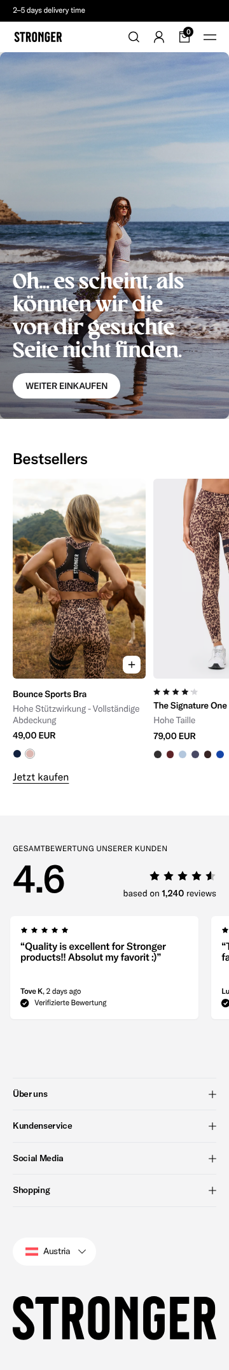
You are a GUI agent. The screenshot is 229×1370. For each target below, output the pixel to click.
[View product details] (79, 719)
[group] (79, 619)
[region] (114, 619)
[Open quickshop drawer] (132, 665)
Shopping (31, 1190)
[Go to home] (38, 37)
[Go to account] (159, 37)
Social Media (38, 1158)
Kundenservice (42, 1125)
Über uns (30, 1093)
